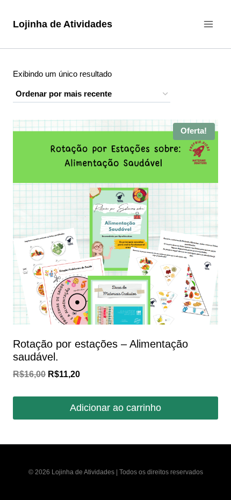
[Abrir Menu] (208, 24)
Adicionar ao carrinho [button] (115, 407)
